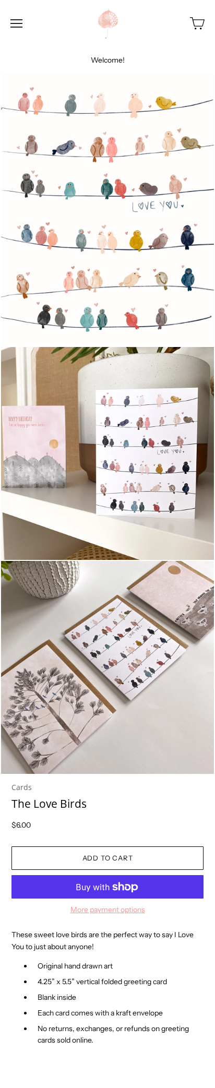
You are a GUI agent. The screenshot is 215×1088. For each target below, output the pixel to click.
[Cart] (197, 23)
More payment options (107, 909)
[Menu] (16, 23)
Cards (21, 787)
